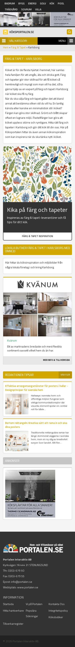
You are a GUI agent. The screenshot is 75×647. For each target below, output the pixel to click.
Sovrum (26, 9)
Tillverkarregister (13, 624)
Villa (38, 9)
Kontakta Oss (57, 604)
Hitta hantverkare (13, 610)
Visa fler (65, 374)
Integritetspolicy (58, 610)
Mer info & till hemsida (56, 360)
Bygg (21, 3)
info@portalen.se (21, 582)
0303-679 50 (16, 570)
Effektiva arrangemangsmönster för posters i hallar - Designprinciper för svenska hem (36, 388)
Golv (43, 3)
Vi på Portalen (34, 604)
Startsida (8, 604)
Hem (5, 47)
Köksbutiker (56, 617)
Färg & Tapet (18, 47)
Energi (32, 3)
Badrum (10, 3)
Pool (61, 3)
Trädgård (11, 9)
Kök (52, 3)
